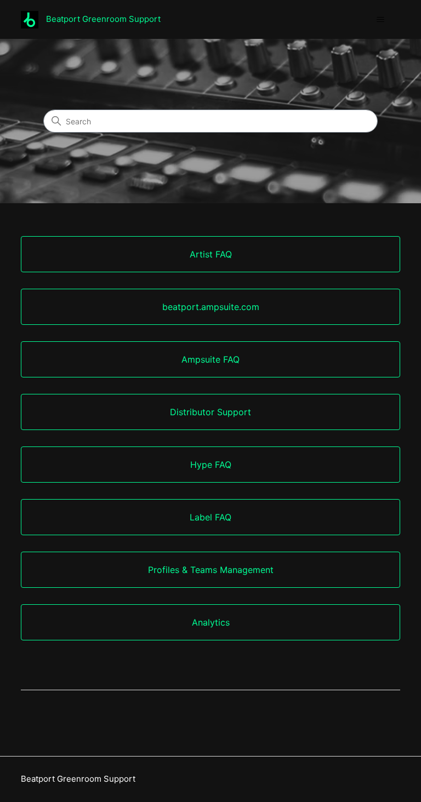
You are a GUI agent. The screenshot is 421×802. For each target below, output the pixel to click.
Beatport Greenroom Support (78, 779)
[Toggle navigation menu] (380, 19)
